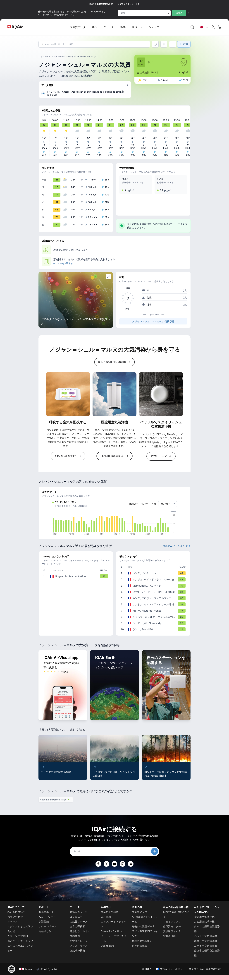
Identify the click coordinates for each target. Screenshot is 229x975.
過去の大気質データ (143, 926)
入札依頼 (106, 916)
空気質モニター (172, 926)
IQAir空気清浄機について (176, 914)
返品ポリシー (46, 931)
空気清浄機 (169, 936)
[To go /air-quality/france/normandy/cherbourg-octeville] (154, 617)
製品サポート (46, 911)
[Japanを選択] (203, 27)
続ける (179, 13)
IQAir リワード (47, 916)
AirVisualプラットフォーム (145, 919)
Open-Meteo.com (156, 314)
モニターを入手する (63, 263)
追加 (185, 44)
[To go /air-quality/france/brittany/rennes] (154, 573)
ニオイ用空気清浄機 (205, 945)
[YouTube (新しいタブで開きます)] (114, 864)
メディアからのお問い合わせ (20, 929)
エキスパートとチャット (113, 924)
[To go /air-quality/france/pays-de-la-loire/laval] (154, 592)
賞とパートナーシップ (20, 940)
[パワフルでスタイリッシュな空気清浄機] (161, 394)
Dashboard (107, 945)
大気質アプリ (139, 911)
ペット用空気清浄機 (205, 936)
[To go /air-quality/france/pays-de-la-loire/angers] (154, 579)
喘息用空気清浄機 (204, 916)
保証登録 (44, 921)
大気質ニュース (79, 911)
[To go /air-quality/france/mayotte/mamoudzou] (154, 586)
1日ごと (145, 503)
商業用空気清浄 (110, 911)
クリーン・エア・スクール (113, 938)
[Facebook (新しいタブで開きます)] (98, 864)
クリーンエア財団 (17, 936)
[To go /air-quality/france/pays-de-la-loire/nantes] (154, 604)
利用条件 (147, 969)
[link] (192, 27)
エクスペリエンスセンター (20, 948)
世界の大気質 (139, 945)
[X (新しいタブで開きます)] (106, 864)
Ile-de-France (65, 56)
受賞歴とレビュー (80, 940)
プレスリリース (79, 945)
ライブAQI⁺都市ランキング (145, 934)
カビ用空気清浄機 (204, 921)
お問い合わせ (15, 916)
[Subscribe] (154, 851)
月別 (153, 503)
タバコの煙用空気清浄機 (207, 929)
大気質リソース (79, 921)
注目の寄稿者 (77, 926)
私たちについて (16, 911)
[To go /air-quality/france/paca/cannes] (154, 598)
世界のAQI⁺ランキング (175, 546)
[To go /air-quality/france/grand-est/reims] (154, 629)
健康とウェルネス (80, 931)
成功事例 (75, 936)
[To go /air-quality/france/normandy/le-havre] (154, 623)
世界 (40, 56)
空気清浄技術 (77, 950)
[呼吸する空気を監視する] (68, 394)
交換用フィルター (173, 931)
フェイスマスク (172, 921)
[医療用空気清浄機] (115, 394)
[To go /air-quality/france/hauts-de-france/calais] (154, 611)
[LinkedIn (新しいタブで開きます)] (131, 864)
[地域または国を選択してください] (203, 27)
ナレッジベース (48, 926)
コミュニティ (77, 916)
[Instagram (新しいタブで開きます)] (122, 864)
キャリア (12, 921)
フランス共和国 (50, 56)
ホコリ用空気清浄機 (205, 940)
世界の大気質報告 (142, 940)
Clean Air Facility (111, 931)
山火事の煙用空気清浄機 (207, 953)
